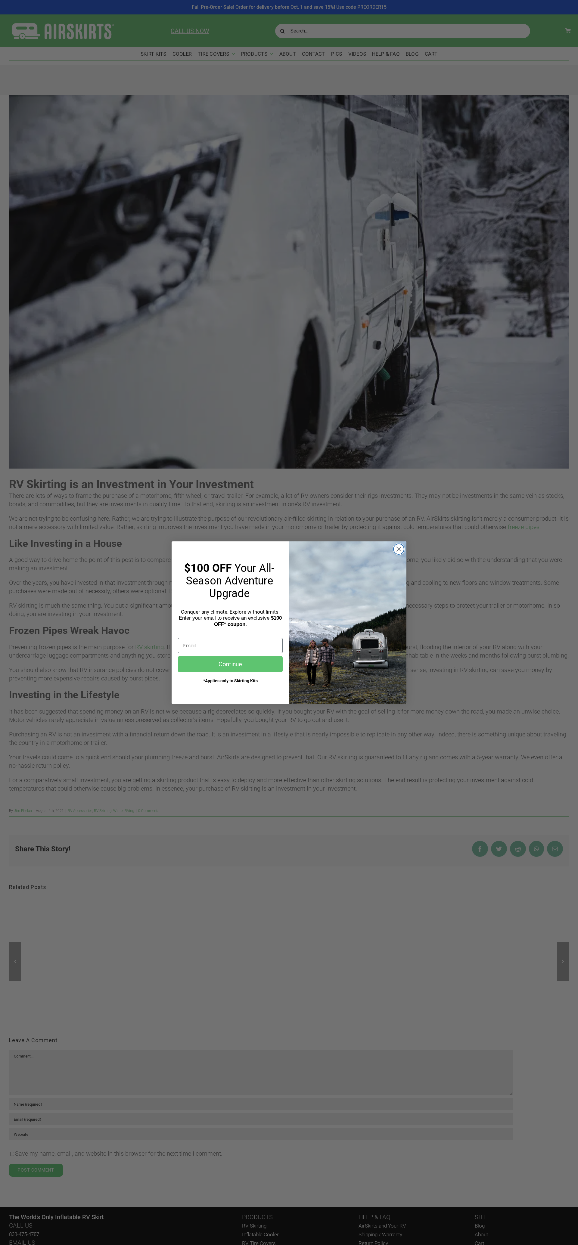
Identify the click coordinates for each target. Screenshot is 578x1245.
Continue (230, 664)
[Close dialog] (398, 549)
